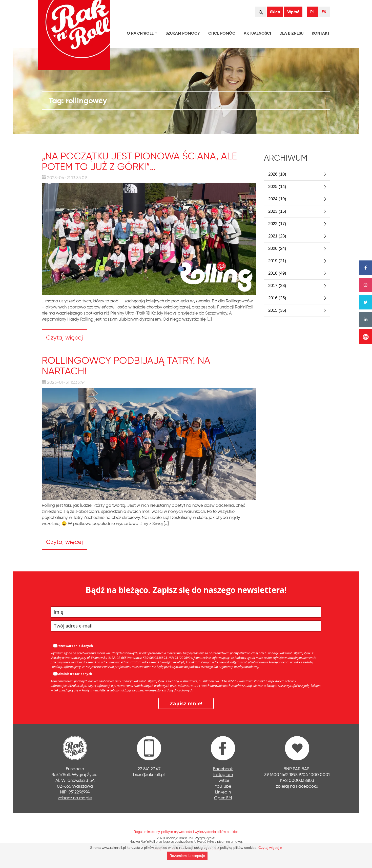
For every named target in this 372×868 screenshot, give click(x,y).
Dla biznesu (291, 33)
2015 (277, 310)
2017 (277, 285)
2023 (277, 211)
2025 (277, 186)
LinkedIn (223, 791)
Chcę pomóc (221, 33)
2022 (277, 223)
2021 (277, 236)
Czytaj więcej (64, 337)
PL (312, 11)
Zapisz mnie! (186, 703)
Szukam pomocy (183, 33)
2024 (277, 199)
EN (324, 11)
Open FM (223, 797)
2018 (277, 273)
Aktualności (257, 33)
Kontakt (321, 33)
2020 (277, 248)
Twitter (223, 780)
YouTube (223, 786)
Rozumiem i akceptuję (187, 856)
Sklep (275, 11)
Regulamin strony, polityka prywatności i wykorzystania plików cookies (186, 832)
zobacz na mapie (75, 797)
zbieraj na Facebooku (297, 786)
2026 (277, 174)
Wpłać (293, 11)
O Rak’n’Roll (143, 34)
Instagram (223, 774)
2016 (277, 298)
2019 (277, 260)
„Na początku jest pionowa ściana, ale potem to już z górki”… (139, 161)
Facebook (223, 768)
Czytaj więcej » (270, 848)
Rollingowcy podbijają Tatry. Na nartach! (126, 365)
